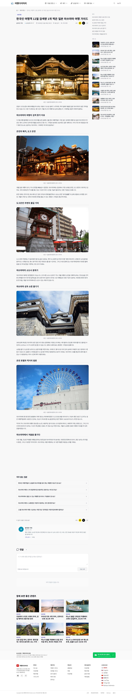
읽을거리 (76, 3)
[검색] (114, 3)
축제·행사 (53, 677)
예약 (64, 3)
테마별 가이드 (54, 671)
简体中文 (105, 675)
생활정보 (69, 668)
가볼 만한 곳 (51, 3)
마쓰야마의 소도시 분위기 (99, 25)
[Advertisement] (52, 40)
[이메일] (25, 675)
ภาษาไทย (105, 680)
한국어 (104, 668)
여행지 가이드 (54, 668)
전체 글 (52, 679)
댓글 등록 (82, 569)
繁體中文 (105, 678)
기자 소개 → (28, 537)
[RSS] (21, 675)
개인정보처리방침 (94, 693)
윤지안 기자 (19, 23)
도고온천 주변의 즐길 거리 (99, 23)
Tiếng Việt (105, 683)
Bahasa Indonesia (107, 685)
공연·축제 (87, 674)
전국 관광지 (53, 674)
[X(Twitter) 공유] (83, 23)
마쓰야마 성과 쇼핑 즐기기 (99, 28)
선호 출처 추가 (29, 23)
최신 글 (35, 668)
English (104, 670)
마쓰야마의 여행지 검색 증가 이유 (101, 17)
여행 (68, 671)
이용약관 (102, 693)
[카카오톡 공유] (80, 23)
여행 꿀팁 (86, 677)
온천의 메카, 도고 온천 (98, 20)
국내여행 (35, 671)
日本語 (104, 673)
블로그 (114, 693)
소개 (88, 693)
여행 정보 (89, 3)
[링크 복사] (87, 23)
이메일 (33, 537)
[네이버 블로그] (17, 675)
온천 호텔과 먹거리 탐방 (98, 31)
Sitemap (108, 693)
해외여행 (22, 10)
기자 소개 (35, 677)
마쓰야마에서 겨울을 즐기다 (99, 34)
